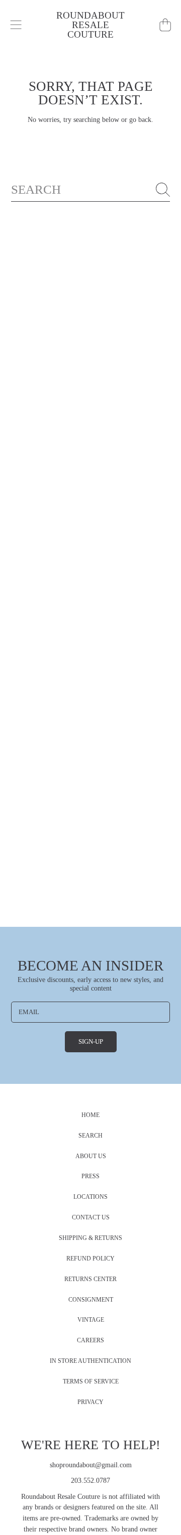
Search (90, 1136)
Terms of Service (91, 1381)
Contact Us (91, 1217)
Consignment (90, 1300)
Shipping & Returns (90, 1238)
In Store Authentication (90, 1361)
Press (90, 1176)
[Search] (163, 190)
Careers (90, 1340)
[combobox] (90, 189)
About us (90, 1156)
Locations (90, 1197)
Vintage (90, 1320)
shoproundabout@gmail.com (91, 1465)
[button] (16, 25)
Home (90, 1115)
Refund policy (90, 1258)
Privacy (90, 1402)
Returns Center (90, 1279)
